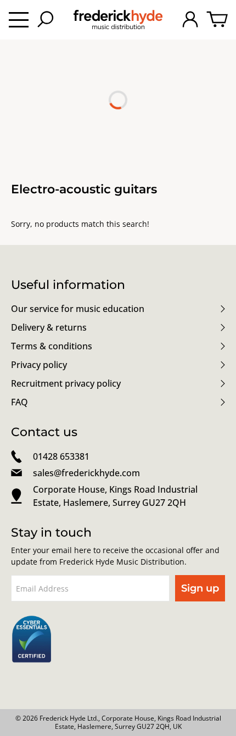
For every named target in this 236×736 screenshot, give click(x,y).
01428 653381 (61, 456)
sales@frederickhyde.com (86, 473)
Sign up (200, 588)
